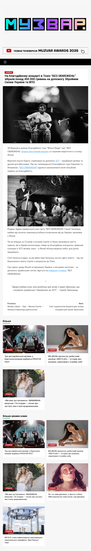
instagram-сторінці (58, 271)
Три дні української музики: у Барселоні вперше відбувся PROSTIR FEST (23, 359)
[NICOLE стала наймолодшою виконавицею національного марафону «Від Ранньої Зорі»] (24, 521)
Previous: (25, 306)
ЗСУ (57, 161)
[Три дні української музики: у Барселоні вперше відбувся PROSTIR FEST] (24, 339)
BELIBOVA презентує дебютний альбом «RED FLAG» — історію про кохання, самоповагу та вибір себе (65, 359)
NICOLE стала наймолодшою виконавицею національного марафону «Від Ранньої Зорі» (23, 540)
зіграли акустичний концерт (35, 152)
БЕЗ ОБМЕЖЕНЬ (28, 168)
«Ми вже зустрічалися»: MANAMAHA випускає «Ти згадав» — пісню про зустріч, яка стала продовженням (22, 403)
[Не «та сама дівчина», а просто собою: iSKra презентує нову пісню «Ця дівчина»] (67, 477)
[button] (5, 62)
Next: (66, 306)
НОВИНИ (9, 72)
